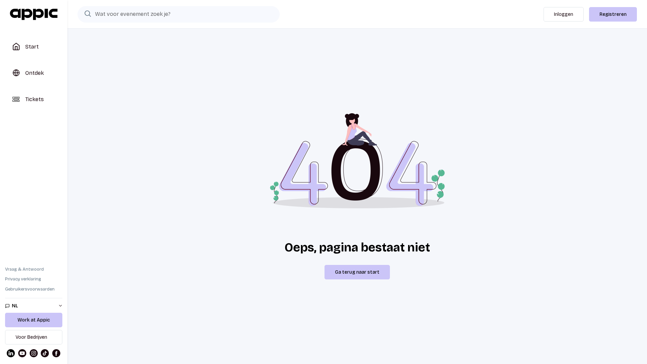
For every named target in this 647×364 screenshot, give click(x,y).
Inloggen (563, 14)
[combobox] (178, 14)
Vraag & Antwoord (24, 269)
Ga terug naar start (357, 272)
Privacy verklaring (23, 279)
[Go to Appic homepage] (33, 14)
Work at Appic (34, 320)
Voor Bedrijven (31, 337)
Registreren (612, 14)
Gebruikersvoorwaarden (30, 289)
